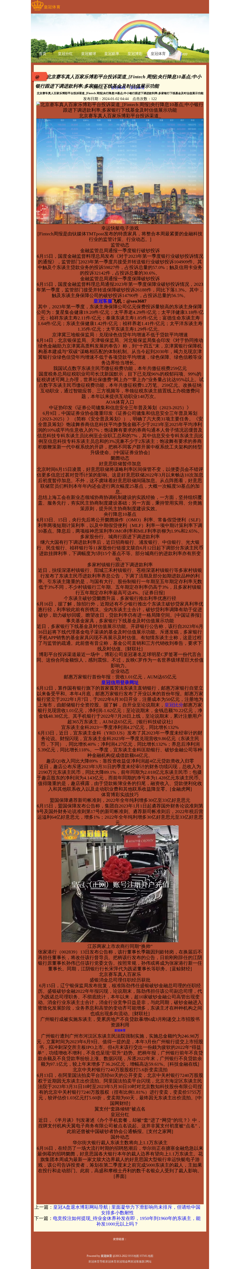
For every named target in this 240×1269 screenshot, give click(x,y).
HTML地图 (146, 1256)
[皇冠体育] (45, 10)
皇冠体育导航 (96, 1261)
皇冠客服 (136, 1261)
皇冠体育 (110, 1261)
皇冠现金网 (123, 1261)
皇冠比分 (174, 704)
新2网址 (147, 1261)
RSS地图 (133, 1256)
